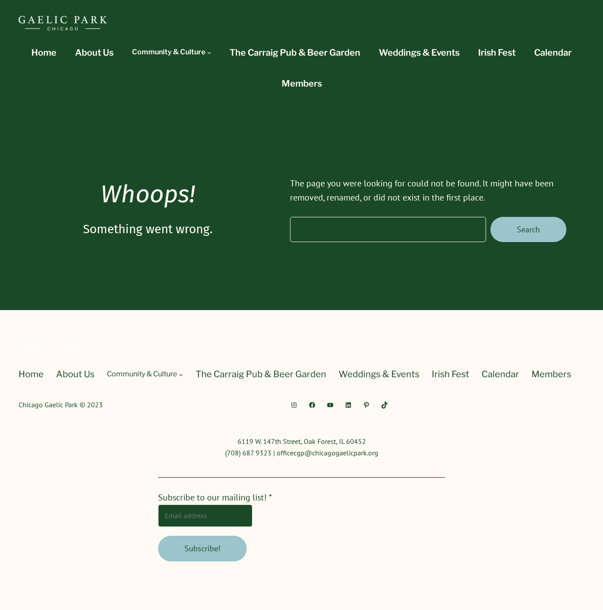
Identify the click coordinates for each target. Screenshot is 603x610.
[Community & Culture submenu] (209, 52)
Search (528, 229)
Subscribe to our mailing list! (215, 497)
